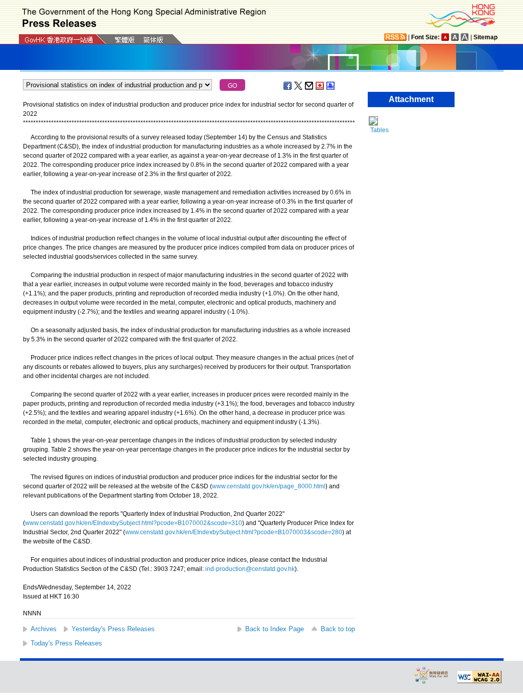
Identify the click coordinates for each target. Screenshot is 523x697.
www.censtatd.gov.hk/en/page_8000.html (268, 486)
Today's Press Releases (66, 643)
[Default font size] (445, 37)
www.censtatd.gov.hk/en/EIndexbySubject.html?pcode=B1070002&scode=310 (133, 523)
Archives (44, 629)
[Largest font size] (465, 37)
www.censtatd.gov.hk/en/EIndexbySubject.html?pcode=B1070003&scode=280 (233, 532)
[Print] (331, 86)
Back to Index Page (274, 629)
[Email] (309, 86)
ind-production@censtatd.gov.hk (250, 568)
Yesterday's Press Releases (113, 629)
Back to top (338, 629)
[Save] (320, 86)
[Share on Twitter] (298, 86)
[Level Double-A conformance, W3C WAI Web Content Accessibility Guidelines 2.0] (479, 677)
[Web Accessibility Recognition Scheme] (431, 675)
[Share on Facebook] (288, 86)
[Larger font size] (455, 37)
